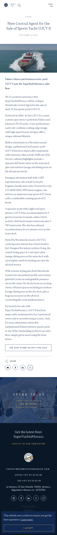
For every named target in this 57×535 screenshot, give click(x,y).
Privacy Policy (28, 510)
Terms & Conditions (28, 506)
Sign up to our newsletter (28, 443)
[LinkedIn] (28, 498)
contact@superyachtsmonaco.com (27, 469)
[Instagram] (14, 498)
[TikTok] (43, 498)
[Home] (6, 5)
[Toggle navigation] (50, 5)
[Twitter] (36, 498)
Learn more (27, 519)
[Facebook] (21, 498)
